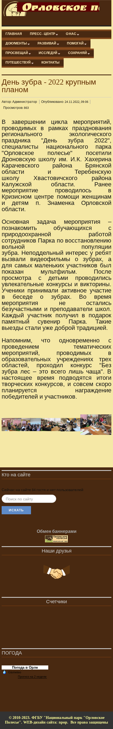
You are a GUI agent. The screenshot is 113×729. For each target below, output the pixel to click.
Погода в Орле (25, 667)
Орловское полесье (58, 7)
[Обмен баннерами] (56, 539)
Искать (16, 510)
